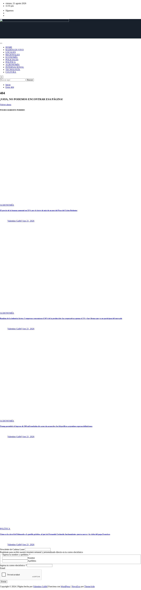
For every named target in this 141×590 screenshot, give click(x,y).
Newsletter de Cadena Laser (12, 549)
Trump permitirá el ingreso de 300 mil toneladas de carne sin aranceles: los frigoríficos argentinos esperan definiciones (46, 426)
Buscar (30, 80)
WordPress (65, 586)
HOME (9, 47)
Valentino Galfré (14, 221)
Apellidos (32, 561)
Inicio (8, 85)
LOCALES (11, 52)
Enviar (3, 582)
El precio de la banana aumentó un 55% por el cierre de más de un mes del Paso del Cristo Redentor (38, 210)
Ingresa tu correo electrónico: (13, 565)
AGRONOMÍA (13, 64)
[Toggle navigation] (1, 43)
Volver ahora (5, 104)
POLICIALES (12, 59)
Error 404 (10, 87)
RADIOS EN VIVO (15, 50)
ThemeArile (89, 586)
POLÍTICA (11, 62)
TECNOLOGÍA (13, 69)
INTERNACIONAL (15, 67)
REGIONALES (13, 55)
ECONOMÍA (12, 57)
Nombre (31, 558)
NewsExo (76, 586)
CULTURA (11, 72)
